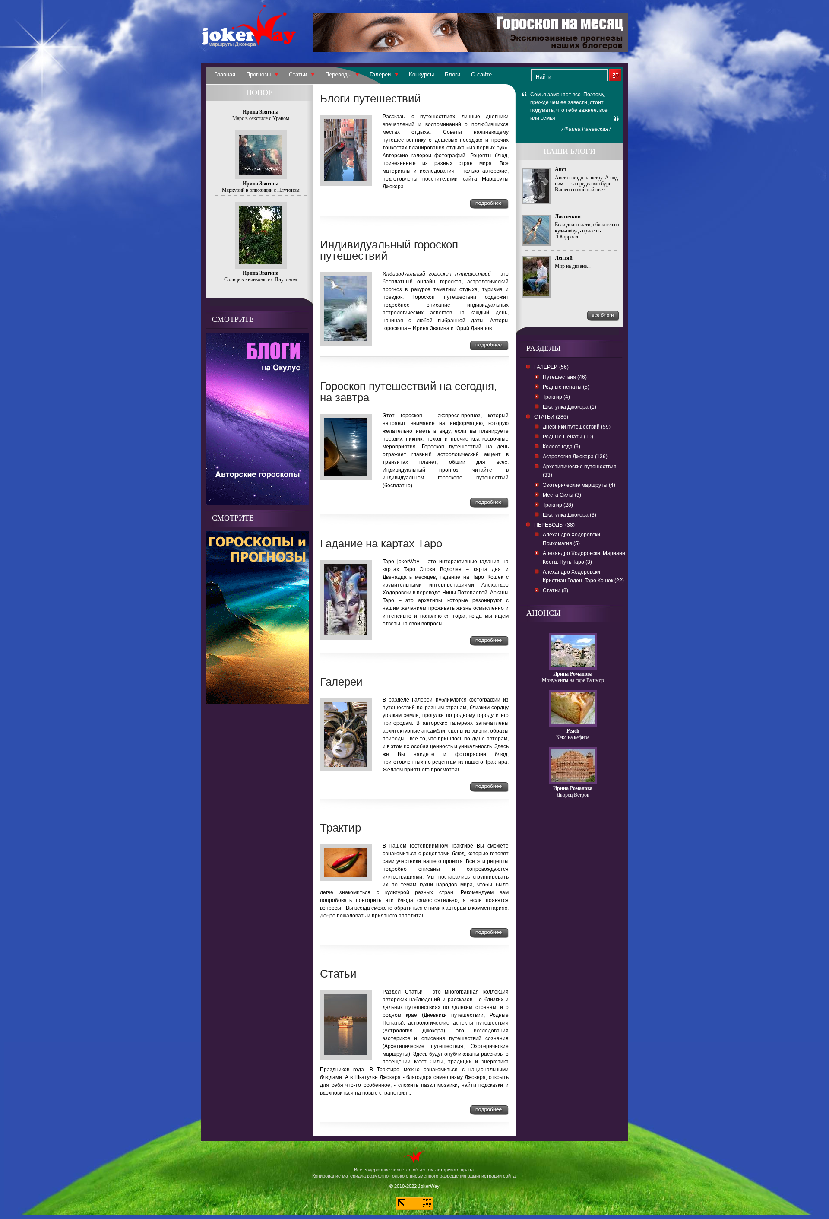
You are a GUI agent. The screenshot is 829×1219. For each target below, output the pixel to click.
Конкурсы (421, 74)
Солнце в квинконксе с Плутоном (260, 279)
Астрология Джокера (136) (575, 457)
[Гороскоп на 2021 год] (257, 701)
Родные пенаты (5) (566, 387)
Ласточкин (568, 216)
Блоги (452, 74)
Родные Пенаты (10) (568, 437)
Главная (224, 74)
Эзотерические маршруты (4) (579, 485)
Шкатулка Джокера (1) (569, 407)
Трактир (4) (556, 397)
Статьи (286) (551, 417)
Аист (560, 169)
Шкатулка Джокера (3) (569, 515)
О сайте (481, 74)
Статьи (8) (555, 590)
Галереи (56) (551, 367)
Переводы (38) (554, 525)
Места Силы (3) (562, 495)
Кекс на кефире (572, 737)
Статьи (298, 74)
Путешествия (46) (565, 377)
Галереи (380, 74)
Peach (572, 731)
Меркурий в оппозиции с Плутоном (261, 190)
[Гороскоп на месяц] (470, 49)
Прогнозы (258, 74)
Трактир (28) (558, 505)
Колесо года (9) (561, 447)
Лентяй (564, 258)
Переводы (338, 74)
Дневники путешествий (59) (577, 427)
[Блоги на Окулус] (257, 503)
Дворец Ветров (573, 795)
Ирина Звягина (260, 112)
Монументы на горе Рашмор (573, 680)
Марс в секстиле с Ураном (260, 118)
